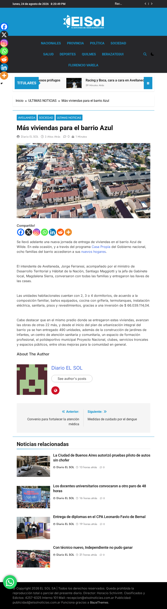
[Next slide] (151, 3)
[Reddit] (60, 232)
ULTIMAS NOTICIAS (69, 118)
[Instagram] (36, 232)
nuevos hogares (93, 252)
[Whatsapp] (44, 232)
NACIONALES (51, 43)
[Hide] (1, 83)
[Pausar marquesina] (148, 83)
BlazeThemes (99, 602)
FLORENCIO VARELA (83, 65)
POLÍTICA (97, 43)
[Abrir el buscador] (145, 54)
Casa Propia (101, 247)
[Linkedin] (52, 232)
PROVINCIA (75, 43)
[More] (68, 232)
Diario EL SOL (29, 137)
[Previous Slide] (145, 3)
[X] (28, 232)
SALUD (48, 54)
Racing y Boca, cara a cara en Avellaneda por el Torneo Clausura (103, 3)
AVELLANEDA (26, 118)
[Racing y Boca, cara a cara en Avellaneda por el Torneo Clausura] (65, 83)
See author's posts (72, 379)
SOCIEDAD (118, 43)
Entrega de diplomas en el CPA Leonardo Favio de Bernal (99, 517)
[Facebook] (20, 232)
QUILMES (89, 54)
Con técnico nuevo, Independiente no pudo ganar (93, 547)
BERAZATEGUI (113, 54)
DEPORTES (68, 54)
